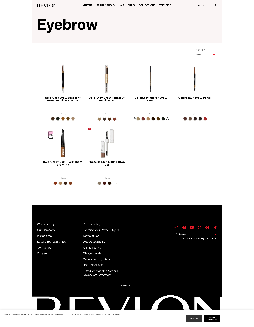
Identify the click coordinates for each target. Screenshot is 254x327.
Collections (147, 5)
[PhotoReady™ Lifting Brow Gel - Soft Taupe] (99, 183)
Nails (131, 5)
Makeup (87, 5)
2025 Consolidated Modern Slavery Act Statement (100, 273)
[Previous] (134, 118)
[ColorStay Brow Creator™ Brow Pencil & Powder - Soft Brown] (63, 119)
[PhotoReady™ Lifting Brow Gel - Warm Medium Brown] (104, 183)
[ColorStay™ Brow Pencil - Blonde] (190, 119)
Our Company (46, 230)
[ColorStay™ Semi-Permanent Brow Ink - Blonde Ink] (60, 183)
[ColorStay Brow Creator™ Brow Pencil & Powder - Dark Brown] (53, 119)
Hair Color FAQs (93, 265)
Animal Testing (92, 247)
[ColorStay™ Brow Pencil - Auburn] (185, 119)
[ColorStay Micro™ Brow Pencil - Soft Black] (163, 119)
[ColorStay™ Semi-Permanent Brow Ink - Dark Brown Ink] (65, 183)
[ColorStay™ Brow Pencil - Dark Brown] (195, 119)
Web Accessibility (94, 241)
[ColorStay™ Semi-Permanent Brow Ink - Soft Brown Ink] (70, 183)
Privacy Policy (91, 224)
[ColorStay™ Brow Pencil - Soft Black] (200, 119)
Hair (121, 5)
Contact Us (44, 247)
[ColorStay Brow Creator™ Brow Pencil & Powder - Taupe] (73, 119)
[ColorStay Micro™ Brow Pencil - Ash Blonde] (138, 119)
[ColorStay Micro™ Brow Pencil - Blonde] (148, 119)
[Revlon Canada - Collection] (47, 5)
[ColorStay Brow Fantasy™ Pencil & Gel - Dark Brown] (104, 119)
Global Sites (181, 234)
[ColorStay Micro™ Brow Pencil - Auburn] (143, 119)
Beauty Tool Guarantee (51, 241)
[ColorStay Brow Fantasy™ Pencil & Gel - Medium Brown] (109, 119)
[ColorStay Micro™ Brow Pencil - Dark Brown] (153, 119)
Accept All (194, 318)
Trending (165, 5)
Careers (42, 253)
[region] (127, 318)
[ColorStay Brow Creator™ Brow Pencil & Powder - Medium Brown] (68, 119)
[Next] (167, 118)
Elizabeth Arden (93, 253)
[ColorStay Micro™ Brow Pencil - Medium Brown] (158, 119)
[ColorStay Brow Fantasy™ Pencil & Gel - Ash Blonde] (99, 119)
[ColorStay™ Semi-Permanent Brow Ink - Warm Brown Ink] (55, 183)
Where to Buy (46, 224)
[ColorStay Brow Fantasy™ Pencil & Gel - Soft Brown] (114, 119)
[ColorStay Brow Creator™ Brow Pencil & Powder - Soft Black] (58, 119)
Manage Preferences (212, 318)
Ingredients (44, 236)
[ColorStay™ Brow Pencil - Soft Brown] (205, 119)
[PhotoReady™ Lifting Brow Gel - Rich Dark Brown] (109, 183)
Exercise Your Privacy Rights (101, 230)
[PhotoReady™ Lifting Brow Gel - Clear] (114, 183)
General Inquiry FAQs (96, 259)
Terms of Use (91, 236)
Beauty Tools (105, 5)
